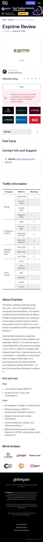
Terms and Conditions (21, 530)
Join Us (30, 3)
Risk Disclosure (21, 527)
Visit (21, 87)
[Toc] (38, 131)
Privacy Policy (21, 524)
